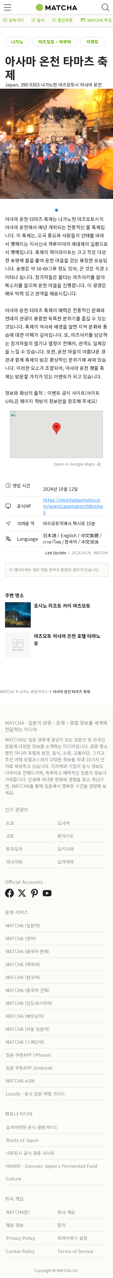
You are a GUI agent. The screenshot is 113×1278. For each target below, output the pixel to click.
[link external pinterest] (35, 895)
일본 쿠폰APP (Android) (29, 1068)
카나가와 (14, 862)
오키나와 (65, 849)
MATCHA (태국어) (23, 964)
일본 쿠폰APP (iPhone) (28, 1055)
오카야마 (65, 862)
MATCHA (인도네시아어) (29, 1003)
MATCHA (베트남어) (25, 1016)
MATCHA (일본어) (23, 925)
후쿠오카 (14, 849)
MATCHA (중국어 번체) (28, 951)
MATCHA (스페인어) (25, 1042)
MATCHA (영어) (21, 938)
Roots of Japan (22, 1140)
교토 (10, 836)
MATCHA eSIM (20, 1081)
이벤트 (92, 42)
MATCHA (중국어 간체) (28, 990)
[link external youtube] (48, 895)
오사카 (63, 823)
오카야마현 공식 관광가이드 (31, 1127)
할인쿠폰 (65, 20)
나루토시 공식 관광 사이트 (30, 1153)
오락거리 (16, 20)
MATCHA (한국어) (23, 977)
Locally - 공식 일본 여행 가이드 (35, 1094)
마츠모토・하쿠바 (54, 42)
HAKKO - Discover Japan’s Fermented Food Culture (51, 1172)
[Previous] (8, 144)
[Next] (104, 144)
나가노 (17, 42)
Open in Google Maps (74, 464)
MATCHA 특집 (100, 20)
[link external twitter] (23, 895)
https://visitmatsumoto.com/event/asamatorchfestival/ (73, 505)
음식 (41, 20)
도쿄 (10, 823)
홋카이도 (65, 836)
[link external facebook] (10, 895)
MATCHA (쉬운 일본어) (28, 1029)
